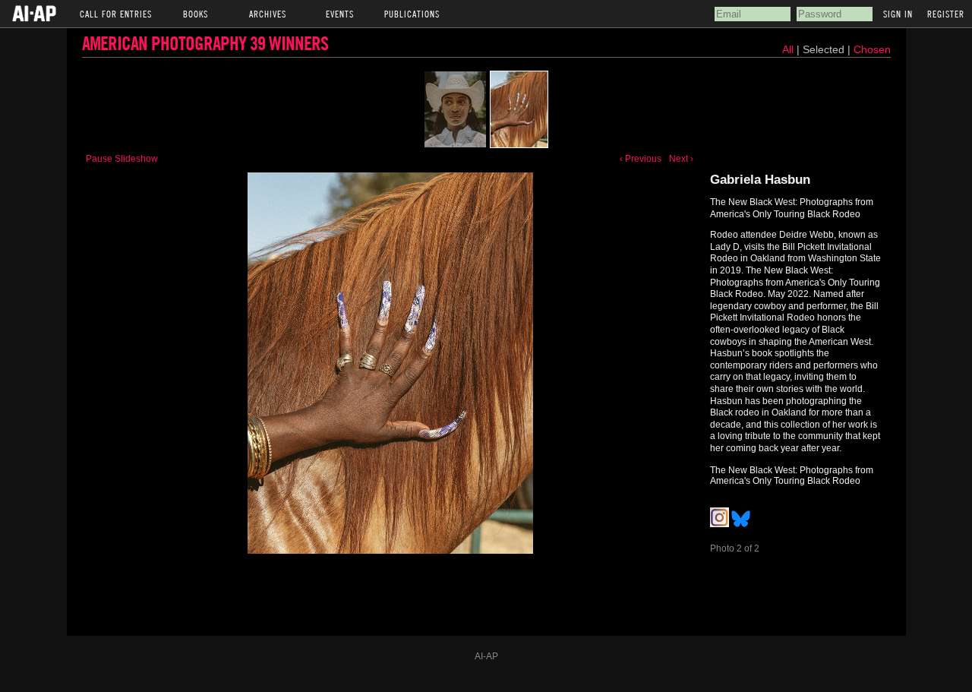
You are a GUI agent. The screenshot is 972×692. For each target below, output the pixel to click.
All (788, 49)
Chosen (872, 49)
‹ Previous (640, 158)
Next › (681, 158)
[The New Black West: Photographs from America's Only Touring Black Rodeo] (455, 109)
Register (945, 14)
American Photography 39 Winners (205, 43)
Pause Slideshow (122, 158)
